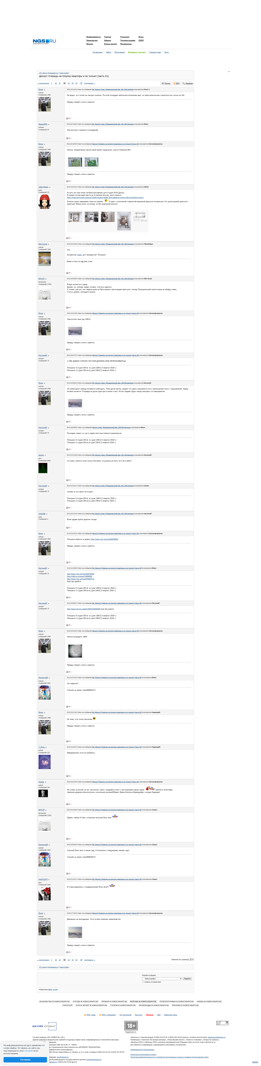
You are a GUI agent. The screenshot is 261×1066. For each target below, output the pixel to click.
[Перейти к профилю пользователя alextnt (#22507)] (42, 472)
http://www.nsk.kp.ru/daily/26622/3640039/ (83, 609)
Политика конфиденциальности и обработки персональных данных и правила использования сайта (169, 1057)
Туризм (107, 37)
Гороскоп (124, 37)
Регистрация (119, 52)
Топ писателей (125, 1015)
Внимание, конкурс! (137, 52)
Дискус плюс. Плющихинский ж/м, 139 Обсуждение (111, 427)
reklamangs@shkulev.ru (216, 1037)
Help (159, 1015)
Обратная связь (170, 1015)
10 (56, 83)
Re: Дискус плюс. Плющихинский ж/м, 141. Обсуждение (113, 89)
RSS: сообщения (109, 1015)
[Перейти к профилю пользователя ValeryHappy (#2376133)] (44, 208)
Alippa (50, 989)
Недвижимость (93, 37)
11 (59, 83)
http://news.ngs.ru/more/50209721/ (80, 579)
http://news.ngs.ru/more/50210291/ (80, 574)
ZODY (141, 40)
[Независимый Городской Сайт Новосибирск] (44, 42)
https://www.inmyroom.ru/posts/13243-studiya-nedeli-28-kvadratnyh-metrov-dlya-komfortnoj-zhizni (105, 198)
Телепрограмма (127, 40)
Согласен (25, 1059)
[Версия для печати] (67, 118)
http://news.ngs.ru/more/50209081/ (104, 539)
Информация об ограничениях (142, 1050)
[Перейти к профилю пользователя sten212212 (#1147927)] (44, 900)
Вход (166, 52)
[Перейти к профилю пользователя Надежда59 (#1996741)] (44, 699)
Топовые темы (155, 52)
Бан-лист (138, 1015)
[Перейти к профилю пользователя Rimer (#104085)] (44, 111)
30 (81, 83)
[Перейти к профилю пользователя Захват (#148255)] (43, 797)
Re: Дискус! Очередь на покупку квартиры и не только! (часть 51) (117, 568)
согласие (28, 1051)
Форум (89, 44)
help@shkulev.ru (50, 1062)
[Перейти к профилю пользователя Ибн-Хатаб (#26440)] (44, 265)
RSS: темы (91, 1015)
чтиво (79, 255)
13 (69, 83)
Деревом (189, 83)
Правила (149, 1015)
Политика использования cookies (143, 1055)
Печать (167, 83)
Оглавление (97, 52)
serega (55, 989)
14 (73, 83)
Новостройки (64, 73)
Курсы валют (110, 44)
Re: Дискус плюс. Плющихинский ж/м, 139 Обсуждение (112, 383)
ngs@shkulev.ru (63, 1057)
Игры (141, 37)
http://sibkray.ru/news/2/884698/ (79, 576)
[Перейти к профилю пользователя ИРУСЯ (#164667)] (44, 300)
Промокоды (126, 44)
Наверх (255, 1062)
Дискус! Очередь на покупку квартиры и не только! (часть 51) (115, 144)
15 (76, 83)
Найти (108, 52)
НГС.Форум (43, 73)
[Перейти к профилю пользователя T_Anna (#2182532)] (44, 768)
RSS (178, 83)
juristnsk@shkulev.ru (94, 1060)
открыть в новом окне (152, 982)
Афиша (107, 40)
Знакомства (92, 40)
